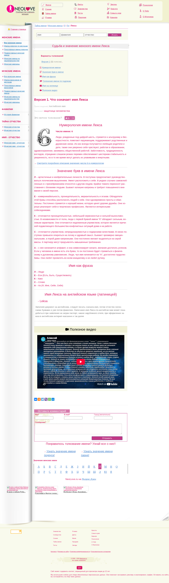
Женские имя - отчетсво (14, 143)
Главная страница (18, 29)
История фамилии (12, 114)
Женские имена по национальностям (12, 59)
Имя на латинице (50, 86)
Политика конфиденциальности (80, 551)
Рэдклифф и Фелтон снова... (46, 493)
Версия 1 (46, 62)
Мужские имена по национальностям (12, 98)
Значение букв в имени (53, 72)
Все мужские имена (12, 76)
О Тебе (146, 11)
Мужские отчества (12, 130)
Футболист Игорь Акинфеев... (75, 492)
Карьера (113, 17)
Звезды (113, 4)
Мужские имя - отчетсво (14, 146)
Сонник (48, 9)
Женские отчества (12, 127)
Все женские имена (13, 43)
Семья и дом (115, 13)
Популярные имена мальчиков (12, 86)
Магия (74, 538)
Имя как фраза (49, 77)
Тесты (80, 13)
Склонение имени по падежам (57, 81)
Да (70, 118)
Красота (114, 9)
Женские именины (12, 64)
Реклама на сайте (63, 551)
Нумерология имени (51, 68)
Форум (48, 5)
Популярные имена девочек (16, 49)
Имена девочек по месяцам (16, 46)
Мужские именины (12, 102)
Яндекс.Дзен (89, 479)
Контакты (54, 551)
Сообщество (57, 535)
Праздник (82, 17)
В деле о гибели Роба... (16, 492)
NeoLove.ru (83, 558)
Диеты (80, 4)
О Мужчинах (148, 17)
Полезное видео (49, 90)
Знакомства (83, 9)
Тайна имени (50, 13)
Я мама (48, 17)
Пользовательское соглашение (101, 551)
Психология (148, 5)
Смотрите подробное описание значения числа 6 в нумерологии (70, 163)
